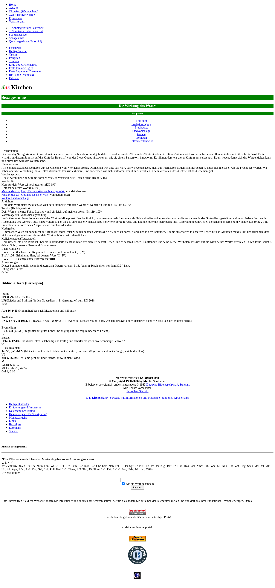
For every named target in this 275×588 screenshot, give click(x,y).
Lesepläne (15, 427)
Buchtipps (15, 424)
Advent (13, 8)
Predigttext (141, 127)
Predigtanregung (141, 124)
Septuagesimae (18, 34)
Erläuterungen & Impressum (25, 407)
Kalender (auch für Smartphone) (28, 414)
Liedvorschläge (141, 130)
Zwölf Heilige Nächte (22, 14)
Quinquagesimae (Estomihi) (25, 41)
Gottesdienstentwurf (141, 141)
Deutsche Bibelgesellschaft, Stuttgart (168, 384)
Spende (13, 431)
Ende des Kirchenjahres (23, 64)
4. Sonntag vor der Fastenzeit (26, 31)
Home (12, 4)
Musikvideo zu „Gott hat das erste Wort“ (25, 194)
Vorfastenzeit (16, 21)
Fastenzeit (15, 47)
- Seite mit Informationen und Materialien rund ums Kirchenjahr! (137, 397)
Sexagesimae (16, 38)
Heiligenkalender (19, 404)
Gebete (141, 134)
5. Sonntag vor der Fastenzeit (26, 27)
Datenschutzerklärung (22, 410)
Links (12, 421)
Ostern (13, 54)
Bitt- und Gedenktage (21, 74)
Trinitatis (14, 61)
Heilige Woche (18, 51)
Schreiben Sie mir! (138, 391)
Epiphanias (15, 18)
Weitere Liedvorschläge (15, 198)
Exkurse (14, 78)
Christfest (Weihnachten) (23, 11)
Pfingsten (14, 57)
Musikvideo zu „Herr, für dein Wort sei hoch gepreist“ (33, 191)
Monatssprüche (18, 417)
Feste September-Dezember (25, 71)
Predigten (141, 137)
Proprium (141, 120)
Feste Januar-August (21, 68)
